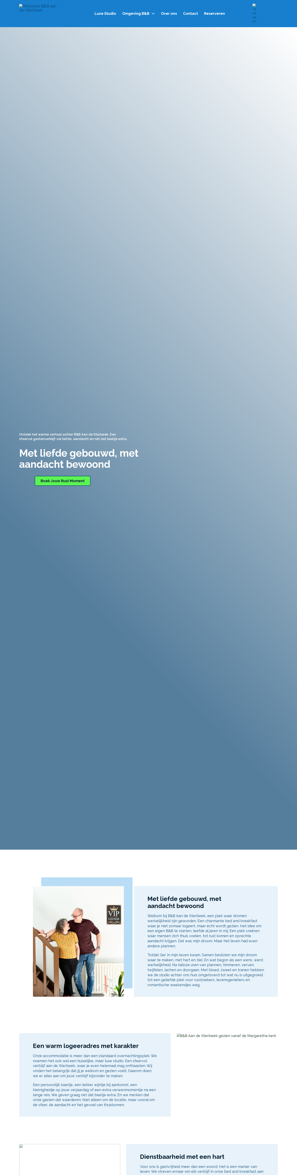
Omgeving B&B (135, 13)
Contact (190, 13)
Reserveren (214, 13)
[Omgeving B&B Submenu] (153, 13)
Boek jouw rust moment (63, 481)
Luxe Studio (105, 13)
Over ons (169, 13)
